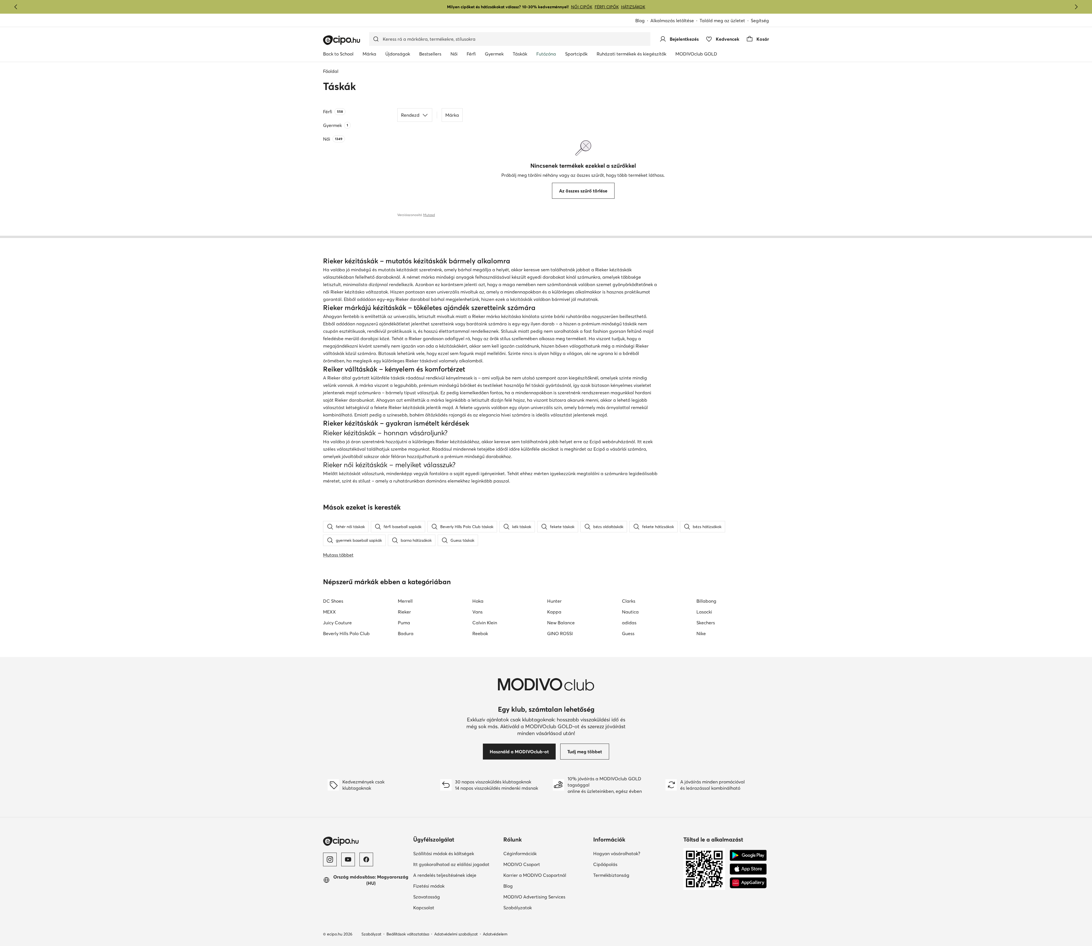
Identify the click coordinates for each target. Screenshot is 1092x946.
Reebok (480, 633)
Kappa (554, 612)
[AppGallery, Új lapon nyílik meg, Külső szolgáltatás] (748, 882)
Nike (701, 633)
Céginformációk (539, 853)
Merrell (405, 601)
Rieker (404, 612)
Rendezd (410, 115)
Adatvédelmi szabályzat (456, 934)
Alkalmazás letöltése (675, 21)
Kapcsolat (443, 907)
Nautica (630, 612)
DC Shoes (333, 601)
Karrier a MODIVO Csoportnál (546, 875)
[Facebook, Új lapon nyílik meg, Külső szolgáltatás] (366, 859)
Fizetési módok (448, 886)
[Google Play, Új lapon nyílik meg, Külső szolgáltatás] (748, 855)
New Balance (561, 622)
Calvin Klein (484, 622)
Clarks (628, 601)
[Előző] (16, 7)
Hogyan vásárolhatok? (636, 853)
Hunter (554, 601)
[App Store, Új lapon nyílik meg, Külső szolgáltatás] (748, 869)
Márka (452, 115)
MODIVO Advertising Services (546, 897)
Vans (477, 612)
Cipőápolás (625, 864)
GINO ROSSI (560, 633)
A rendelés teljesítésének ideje (456, 875)
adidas (629, 622)
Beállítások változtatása (407, 934)
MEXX (329, 612)
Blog (642, 21)
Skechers (705, 622)
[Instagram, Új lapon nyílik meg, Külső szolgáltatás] (330, 859)
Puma (404, 622)
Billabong (706, 601)
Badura (405, 633)
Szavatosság (446, 897)
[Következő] (1076, 7)
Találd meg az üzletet (722, 20)
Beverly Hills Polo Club (346, 633)
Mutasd (429, 215)
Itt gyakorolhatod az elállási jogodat (456, 864)
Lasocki (704, 612)
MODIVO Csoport (546, 864)
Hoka (477, 601)
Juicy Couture (337, 622)
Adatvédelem (495, 934)
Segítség (760, 20)
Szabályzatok (537, 907)
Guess (628, 633)
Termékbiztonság (631, 875)
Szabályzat (371, 934)
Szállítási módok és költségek (456, 853)
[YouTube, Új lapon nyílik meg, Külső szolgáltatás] (348, 859)
